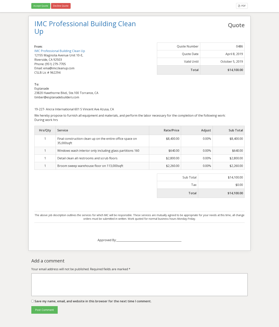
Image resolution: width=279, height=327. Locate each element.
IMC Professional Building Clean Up (59, 51)
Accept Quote (40, 5)
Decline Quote (61, 5)
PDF (243, 5)
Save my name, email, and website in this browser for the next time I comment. (93, 301)
